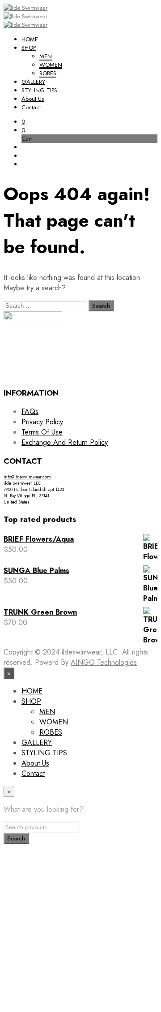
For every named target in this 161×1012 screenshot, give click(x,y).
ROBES (47, 73)
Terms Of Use (42, 432)
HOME (29, 39)
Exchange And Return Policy (64, 442)
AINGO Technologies (104, 662)
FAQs (29, 411)
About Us (32, 99)
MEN (45, 56)
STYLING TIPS (39, 90)
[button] (23, 121)
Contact (31, 107)
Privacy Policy (42, 422)
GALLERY (33, 82)
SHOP (28, 47)
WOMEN (50, 64)
